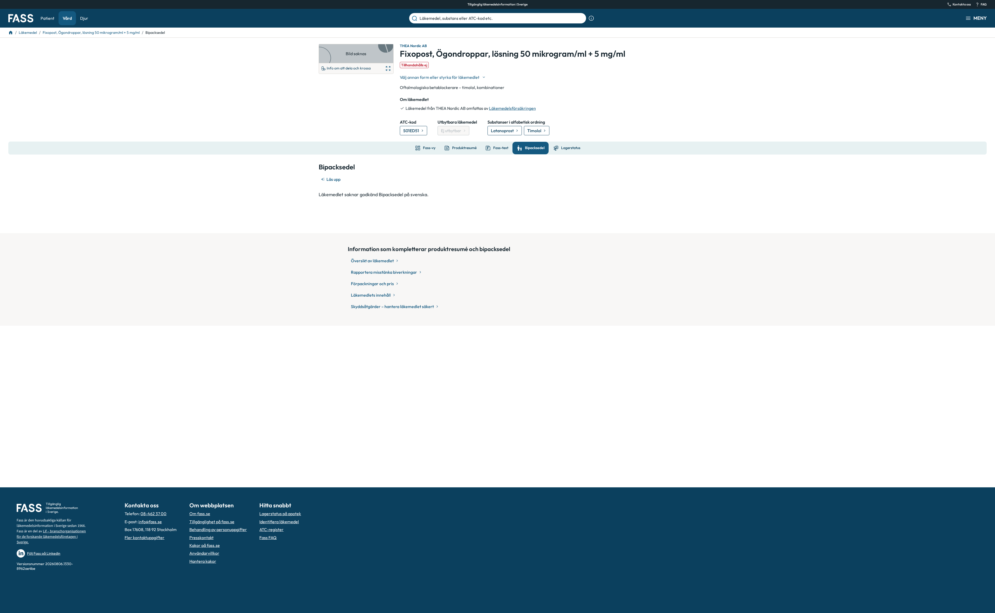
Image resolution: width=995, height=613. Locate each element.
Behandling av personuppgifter (218, 529)
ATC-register (271, 529)
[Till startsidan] (10, 32)
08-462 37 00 (153, 513)
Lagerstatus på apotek (280, 513)
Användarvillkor (204, 553)
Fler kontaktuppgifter (144, 537)
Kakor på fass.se (204, 545)
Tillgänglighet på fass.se (211, 521)
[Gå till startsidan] (20, 18)
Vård (67, 18)
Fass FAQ (268, 537)
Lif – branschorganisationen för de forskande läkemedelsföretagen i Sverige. (51, 537)
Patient (47, 18)
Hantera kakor (202, 561)
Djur (84, 18)
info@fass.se (150, 521)
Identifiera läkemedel (279, 521)
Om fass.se (199, 513)
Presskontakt (201, 537)
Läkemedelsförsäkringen (512, 108)
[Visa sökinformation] (591, 18)
